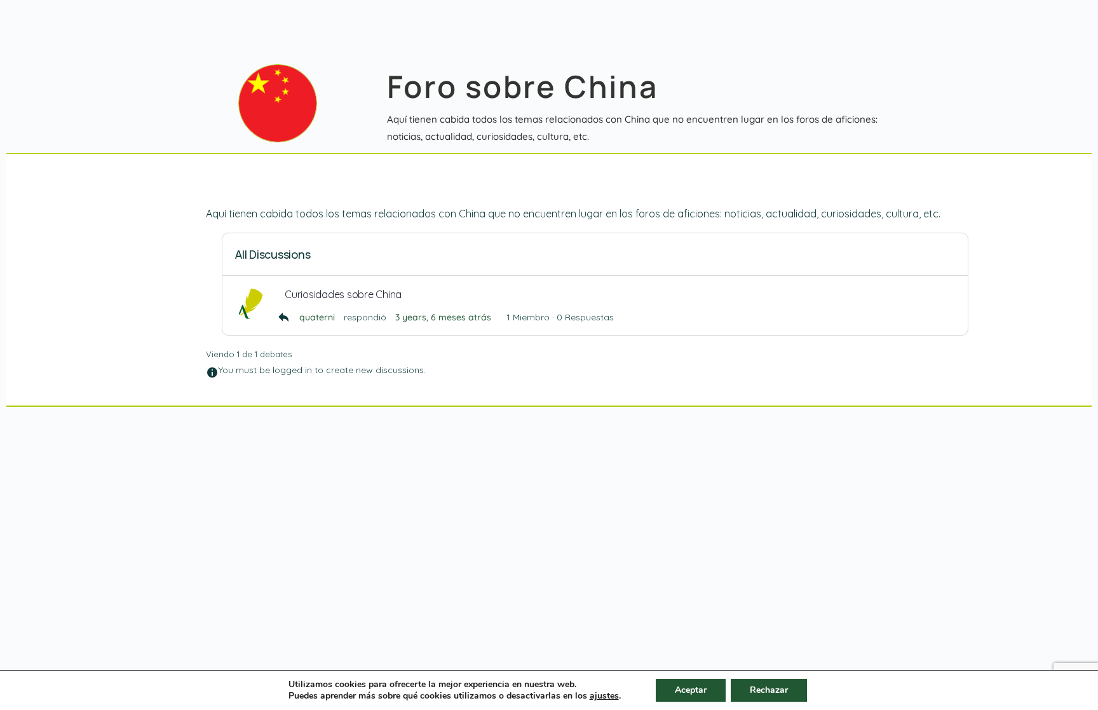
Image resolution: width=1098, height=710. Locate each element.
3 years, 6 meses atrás (443, 317)
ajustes (604, 696)
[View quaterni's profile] (250, 304)
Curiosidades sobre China (343, 294)
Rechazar (769, 690)
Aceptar (691, 690)
